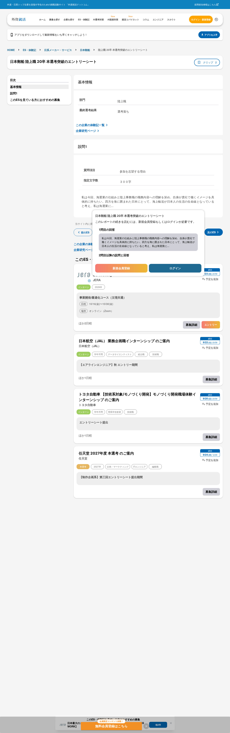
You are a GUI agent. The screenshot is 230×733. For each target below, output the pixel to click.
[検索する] (216, 19)
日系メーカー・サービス (58, 50)
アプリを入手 (210, 34)
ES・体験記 (29, 50)
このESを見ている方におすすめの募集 (35, 100)
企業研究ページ (86, 131)
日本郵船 (85, 50)
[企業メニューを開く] (84, 274)
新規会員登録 (121, 268)
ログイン (175, 268)
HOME (11, 50)
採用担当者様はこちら (205, 4)
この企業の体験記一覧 (90, 125)
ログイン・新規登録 (201, 19)
